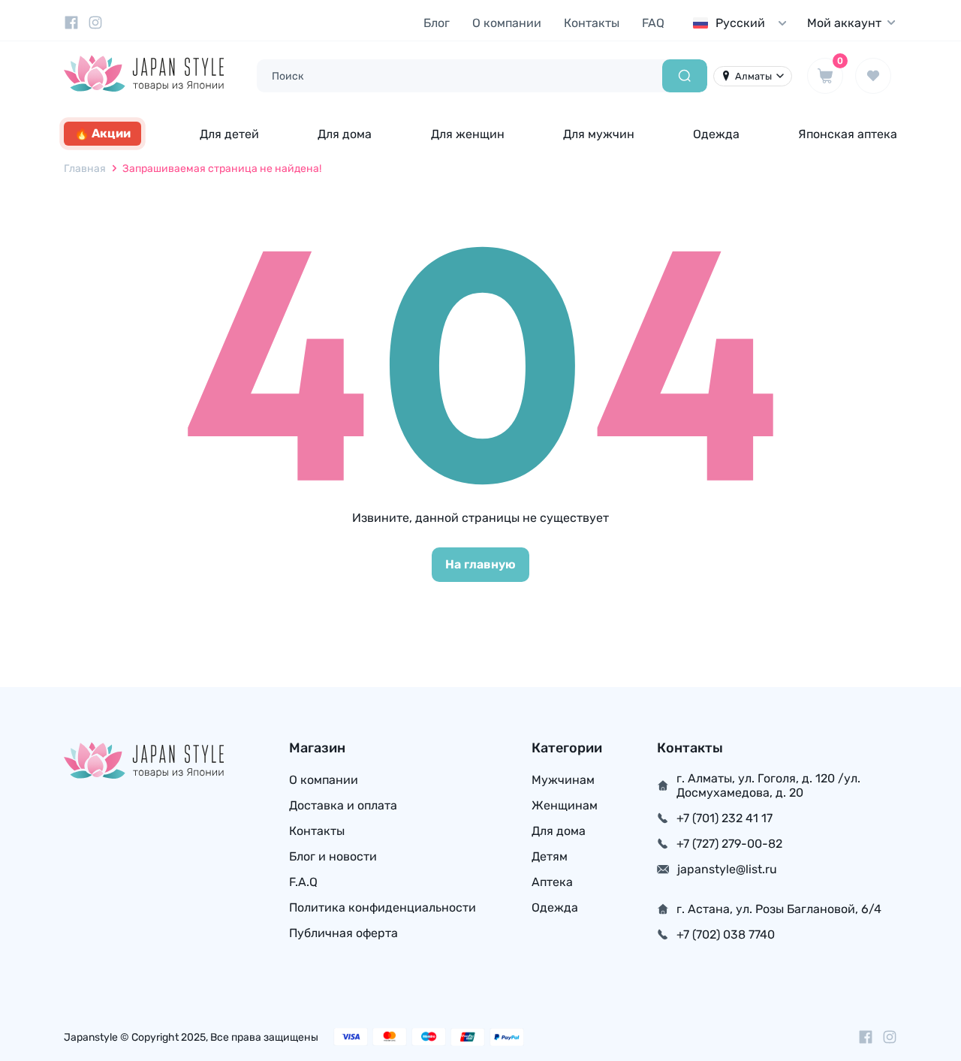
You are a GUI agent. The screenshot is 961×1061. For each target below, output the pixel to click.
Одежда (716, 134)
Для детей (229, 134)
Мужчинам (563, 780)
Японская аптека (847, 134)
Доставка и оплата (343, 805)
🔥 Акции (102, 133)
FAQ (653, 23)
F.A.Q (303, 882)
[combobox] (743, 23)
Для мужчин (598, 134)
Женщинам (565, 805)
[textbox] (743, 23)
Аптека (552, 882)
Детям (550, 856)
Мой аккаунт (844, 23)
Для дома (345, 134)
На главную (480, 564)
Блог (436, 23)
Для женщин (468, 134)
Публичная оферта (343, 933)
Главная (85, 168)
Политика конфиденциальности (382, 907)
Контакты (591, 23)
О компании (506, 23)
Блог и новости (333, 856)
